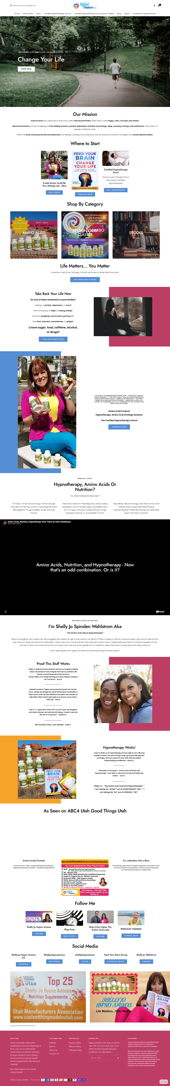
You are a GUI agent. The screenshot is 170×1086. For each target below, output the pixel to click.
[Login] (154, 5)
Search (52, 1046)
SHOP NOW (26, 69)
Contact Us (54, 1053)
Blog (119, 13)
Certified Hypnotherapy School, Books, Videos (94, 13)
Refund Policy (75, 1046)
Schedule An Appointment (144, 13)
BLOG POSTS (70, 936)
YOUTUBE (39, 934)
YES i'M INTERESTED (116, 190)
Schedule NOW (119, 427)
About (127, 13)
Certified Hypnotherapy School (57, 13)
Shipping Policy (75, 1050)
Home (17, 13)
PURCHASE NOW (85, 194)
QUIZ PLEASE (54, 192)
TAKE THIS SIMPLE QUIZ (53, 339)
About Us (53, 1050)
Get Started (28, 13)
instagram (54, 961)
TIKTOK (85, 961)
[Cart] (159, 6)
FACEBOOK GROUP (115, 961)
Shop (38, 13)
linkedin (146, 961)
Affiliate (52, 1043)
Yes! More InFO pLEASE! (85, 279)
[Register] (118, 1058)
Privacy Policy (75, 1043)
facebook (24, 964)
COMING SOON (131, 936)
